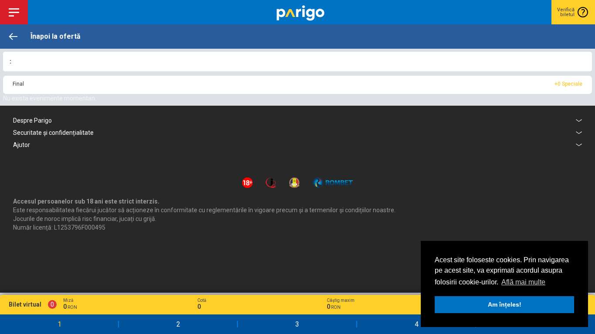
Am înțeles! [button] (504, 304)
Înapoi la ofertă (55, 36)
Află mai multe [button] (523, 282)
